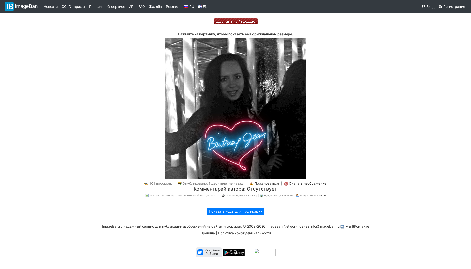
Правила (96, 6)
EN (205, 6)
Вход (430, 6)
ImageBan (26, 6)
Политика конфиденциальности (244, 233)
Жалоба (155, 6)
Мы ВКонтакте (357, 226)
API (131, 6)
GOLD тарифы (73, 6)
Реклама (173, 6)
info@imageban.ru (325, 226)
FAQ (141, 6)
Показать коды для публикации (235, 211)
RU (191, 6)
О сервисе (116, 6)
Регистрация (454, 6)
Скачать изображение (307, 183)
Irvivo (322, 195)
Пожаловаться (266, 183)
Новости (51, 6)
